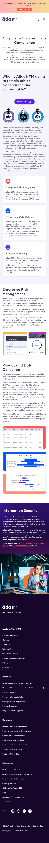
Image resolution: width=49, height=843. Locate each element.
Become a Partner (10, 635)
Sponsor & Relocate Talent (13, 697)
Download (21, 101)
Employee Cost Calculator (13, 779)
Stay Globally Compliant (12, 711)
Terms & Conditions (22, 831)
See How (22, 9)
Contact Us (7, 667)
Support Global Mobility (12, 749)
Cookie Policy (38, 826)
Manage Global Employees (13, 701)
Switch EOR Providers (11, 754)
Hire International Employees (14, 726)
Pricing (5, 663)
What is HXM (7, 649)
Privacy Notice (7, 831)
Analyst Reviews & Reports (13, 658)
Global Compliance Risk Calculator (17, 774)
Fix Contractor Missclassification (15, 745)
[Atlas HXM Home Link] (9, 19)
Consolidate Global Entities (13, 736)
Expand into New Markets (13, 740)
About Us (6, 644)
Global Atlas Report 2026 (12, 788)
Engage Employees (10, 706)
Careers (5, 640)
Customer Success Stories (13, 797)
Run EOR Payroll (9, 692)
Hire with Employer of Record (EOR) (17, 683)
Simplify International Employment (16, 731)
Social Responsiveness (21, 546)
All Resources (7, 802)
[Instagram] (30, 811)
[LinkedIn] (13, 811)
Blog (4, 793)
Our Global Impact (10, 654)
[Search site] (37, 19)
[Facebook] (24, 811)
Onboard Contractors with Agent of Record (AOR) (23, 688)
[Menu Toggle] (44, 19)
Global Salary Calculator (12, 770)
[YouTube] (18, 811)
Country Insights (9, 783)
